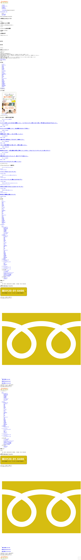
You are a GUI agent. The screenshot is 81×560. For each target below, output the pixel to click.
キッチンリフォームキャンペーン (9, 272)
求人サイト (5, 400)
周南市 (3, 86)
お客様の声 (3, 7)
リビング (3, 70)
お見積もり (5, 278)
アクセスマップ (6, 232)
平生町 (3, 84)
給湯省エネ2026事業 (7, 444)
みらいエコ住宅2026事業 (7, 443)
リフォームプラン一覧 (7, 261)
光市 (3, 80)
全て (3, 64)
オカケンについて (4, 393)
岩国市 (3, 218)
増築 (3, 79)
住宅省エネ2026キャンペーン (8, 273)
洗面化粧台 (3, 210)
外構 (3, 67)
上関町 (3, 219)
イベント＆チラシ (4, 435)
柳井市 (3, 217)
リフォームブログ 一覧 (7, 434)
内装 (3, 69)
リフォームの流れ (6, 270)
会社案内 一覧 (6, 227)
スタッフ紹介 (6, 233)
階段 (3, 74)
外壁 (3, 66)
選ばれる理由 (6, 228)
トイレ (3, 209)
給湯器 (3, 68)
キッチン (3, 71)
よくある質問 (6, 271)
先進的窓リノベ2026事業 (7, 274)
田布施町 (3, 83)
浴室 (3, 72)
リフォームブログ (4, 266)
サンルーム (3, 201)
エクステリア (4, 78)
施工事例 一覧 (6, 402)
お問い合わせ (4, 8)
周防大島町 (4, 85)
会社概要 (5, 230)
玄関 (3, 76)
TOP (2, 392)
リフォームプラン (4, 260)
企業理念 (5, 231)
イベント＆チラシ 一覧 (7, 436)
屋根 (2, 202)
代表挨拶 (5, 229)
